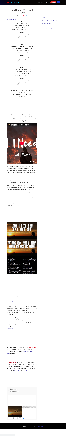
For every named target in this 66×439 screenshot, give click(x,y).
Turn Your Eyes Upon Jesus (48, 14)
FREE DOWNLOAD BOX (15, 389)
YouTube (24, 370)
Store (17, 306)
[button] (53, 2)
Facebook (16, 370)
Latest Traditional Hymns (49, 10)
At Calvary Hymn (45, 17)
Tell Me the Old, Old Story (47, 23)
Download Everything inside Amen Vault (51, 28)
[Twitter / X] (17, 15)
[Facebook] (20, 15)
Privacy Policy (40, 426)
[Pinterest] (23, 15)
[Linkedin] (26, 15)
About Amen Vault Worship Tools (16, 303)
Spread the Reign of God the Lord (49, 20)
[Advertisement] (22, 106)
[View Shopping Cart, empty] (58, 2)
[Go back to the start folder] (8, 390)
